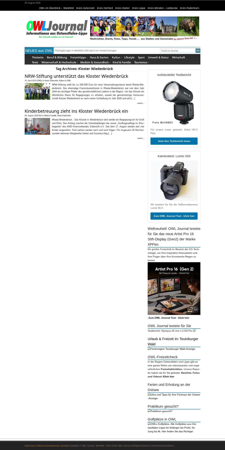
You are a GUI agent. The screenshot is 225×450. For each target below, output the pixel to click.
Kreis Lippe (138, 8)
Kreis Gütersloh (85, 8)
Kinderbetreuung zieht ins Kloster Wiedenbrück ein (76, 111)
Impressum (30, 446)
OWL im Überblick (49, 8)
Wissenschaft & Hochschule (58, 62)
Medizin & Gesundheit (94, 62)
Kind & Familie (122, 62)
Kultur (116, 57)
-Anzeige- (190, 348)
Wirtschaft (178, 57)
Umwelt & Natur (158, 57)
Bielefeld (68, 8)
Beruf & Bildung (57, 57)
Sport (141, 57)
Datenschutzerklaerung (48, 446)
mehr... (140, 103)
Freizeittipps (78, 57)
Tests (35, 62)
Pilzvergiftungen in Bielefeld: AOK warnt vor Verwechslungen (86, 50)
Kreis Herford (105, 8)
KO (40, 115)
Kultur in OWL (65, 80)
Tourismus (140, 62)
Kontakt (64, 446)
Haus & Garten (99, 57)
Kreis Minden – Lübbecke (163, 8)
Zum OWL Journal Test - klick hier (174, 216)
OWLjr (39, 80)
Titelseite (38, 57)
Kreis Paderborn (189, 8)
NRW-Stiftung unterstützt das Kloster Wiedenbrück (76, 76)
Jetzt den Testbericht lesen (174, 141)
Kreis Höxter (122, 8)
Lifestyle (129, 57)
